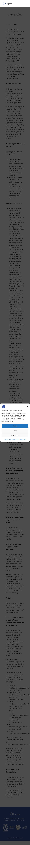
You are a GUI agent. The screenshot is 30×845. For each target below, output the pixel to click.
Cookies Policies (7, 439)
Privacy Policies (15, 439)
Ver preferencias (15, 435)
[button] (27, 406)
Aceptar (15, 426)
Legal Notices (23, 439)
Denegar (15, 430)
